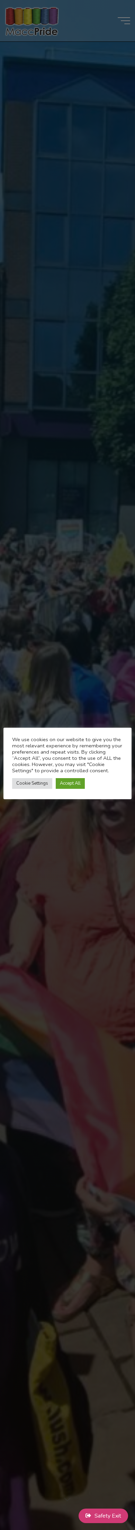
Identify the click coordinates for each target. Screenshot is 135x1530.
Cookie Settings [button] (32, 783)
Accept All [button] (70, 783)
